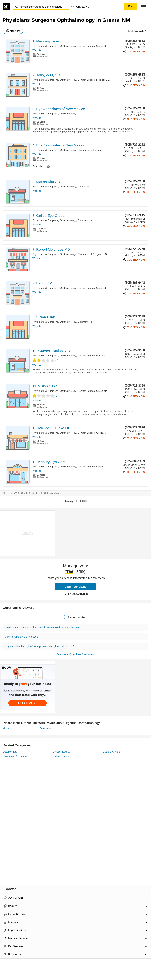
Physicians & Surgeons (90, 150)
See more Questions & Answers (75, 654)
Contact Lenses (86, 46)
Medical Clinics (104, 79)
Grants (24, 493)
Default (139, 30)
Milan (6, 728)
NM (15, 493)
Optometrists (103, 46)
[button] (143, 6)
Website (36, 50)
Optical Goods (104, 432)
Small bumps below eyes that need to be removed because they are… (43, 627)
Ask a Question (77, 617)
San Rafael (46, 728)
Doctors (36, 493)
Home (6, 493)
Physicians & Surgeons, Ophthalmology (54, 46)
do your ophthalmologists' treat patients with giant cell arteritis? (39, 646)
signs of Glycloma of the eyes (21, 636)
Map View (15, 31)
